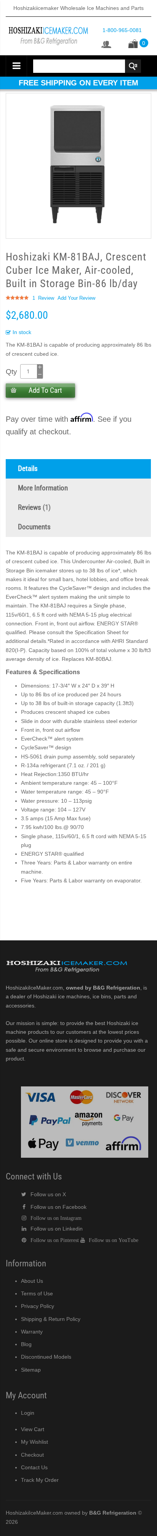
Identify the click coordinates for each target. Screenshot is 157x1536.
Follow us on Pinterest (54, 1240)
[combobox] (86, 66)
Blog (26, 1344)
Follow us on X (48, 1194)
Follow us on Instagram (56, 1218)
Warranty (32, 1332)
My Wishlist (34, 1442)
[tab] (78, 469)
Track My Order (40, 1480)
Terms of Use (37, 1293)
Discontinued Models (46, 1357)
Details (28, 468)
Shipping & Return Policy (50, 1319)
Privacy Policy (37, 1306)
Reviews (33, 507)
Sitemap (31, 1370)
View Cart (32, 1429)
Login (27, 1413)
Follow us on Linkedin (56, 1229)
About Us (32, 1281)
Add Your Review (76, 298)
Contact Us (34, 1467)
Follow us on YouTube (113, 1240)
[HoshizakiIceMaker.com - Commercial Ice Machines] (48, 25)
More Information (43, 488)
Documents (34, 527)
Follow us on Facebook (58, 1207)
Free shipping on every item (78, 83)
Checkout (32, 1455)
